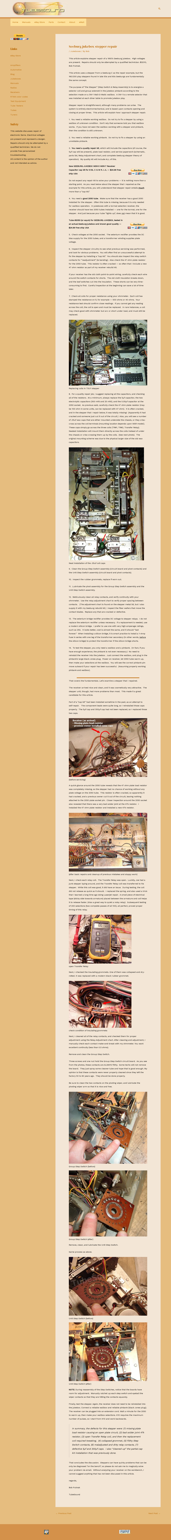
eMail (81, 22)
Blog (12, 74)
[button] (159, 8)
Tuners (13, 114)
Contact (61, 22)
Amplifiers (15, 65)
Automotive (16, 70)
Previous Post (63, 1513)
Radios (13, 88)
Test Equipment (18, 101)
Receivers (15, 92)
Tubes (13, 110)
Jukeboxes (15, 79)
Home (15, 22)
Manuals (26, 22)
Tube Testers (16, 106)
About (72, 22)
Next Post (154, 1513)
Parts (51, 22)
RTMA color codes (19, 97)
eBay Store (39, 22)
